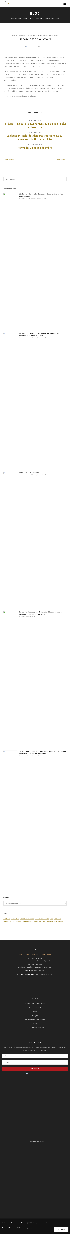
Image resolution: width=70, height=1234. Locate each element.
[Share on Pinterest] (35, 102)
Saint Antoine (28, 921)
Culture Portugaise (42, 918)
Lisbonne (45, 35)
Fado (17, 96)
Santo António (39, 921)
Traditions (32, 96)
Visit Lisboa (58, 921)
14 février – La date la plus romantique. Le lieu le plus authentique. (35, 125)
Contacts (35, 1023)
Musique (19, 921)
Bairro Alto (15, 918)
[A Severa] (9, 3)
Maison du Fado (53, 35)
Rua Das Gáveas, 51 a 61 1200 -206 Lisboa (35, 955)
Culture (40, 35)
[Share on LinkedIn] (38, 102)
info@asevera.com (38, 971)
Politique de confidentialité (35, 1027)
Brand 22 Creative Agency (21, 1228)
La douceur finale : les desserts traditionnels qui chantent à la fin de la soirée (35, 137)
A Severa (39, 18)
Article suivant (61, 159)
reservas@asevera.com (44, 974)
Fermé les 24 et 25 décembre (35, 147)
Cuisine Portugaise (27, 918)
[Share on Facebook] (28, 102)
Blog (31, 18)
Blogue (35, 1015)
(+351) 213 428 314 (35, 958)
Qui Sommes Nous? (35, 1007)
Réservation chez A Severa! (35, 1019)
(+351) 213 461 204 (35, 964)
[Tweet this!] (31, 102)
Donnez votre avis (37, 1141)
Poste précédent (10, 159)
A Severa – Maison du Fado (19, 18)
